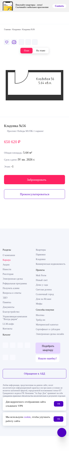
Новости (7, 269)
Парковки (41, 254)
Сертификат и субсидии (48, 329)
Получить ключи (11, 288)
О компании (9, 255)
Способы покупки (45, 310)
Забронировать (36, 179)
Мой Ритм (41, 275)
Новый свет (42, 280)
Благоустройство (11, 312)
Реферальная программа (15, 283)
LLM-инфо (8, 324)
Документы (8, 307)
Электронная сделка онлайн (50, 334)
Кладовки (41, 259)
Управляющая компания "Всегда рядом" (15, 317)
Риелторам (8, 274)
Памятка (7, 302)
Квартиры (41, 250)
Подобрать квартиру (48, 348)
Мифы (39, 303)
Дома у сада (42, 285)
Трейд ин (40, 320)
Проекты (40, 270)
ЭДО (5, 297)
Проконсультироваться (34, 194)
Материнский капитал (47, 324)
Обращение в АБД (34, 373)
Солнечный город (45, 294)
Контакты (7, 328)
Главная (7, 29)
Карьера (7, 260)
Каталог (7, 334)
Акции (6, 264)
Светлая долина (44, 289)
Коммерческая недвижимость (50, 264)
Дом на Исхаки (43, 299)
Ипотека (40, 315)
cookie (27, 417)
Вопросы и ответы (12, 293)
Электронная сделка (13, 279)
